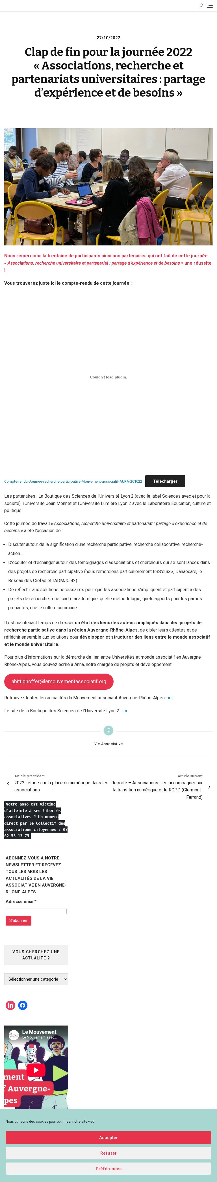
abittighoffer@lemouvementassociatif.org (59, 681)
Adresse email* (21, 901)
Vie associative (108, 744)
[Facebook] (23, 1005)
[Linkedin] (10, 1005)
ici (170, 697)
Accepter (108, 1137)
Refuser (108, 1153)
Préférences (108, 1168)
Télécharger (165, 481)
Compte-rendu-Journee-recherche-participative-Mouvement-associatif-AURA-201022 (73, 481)
